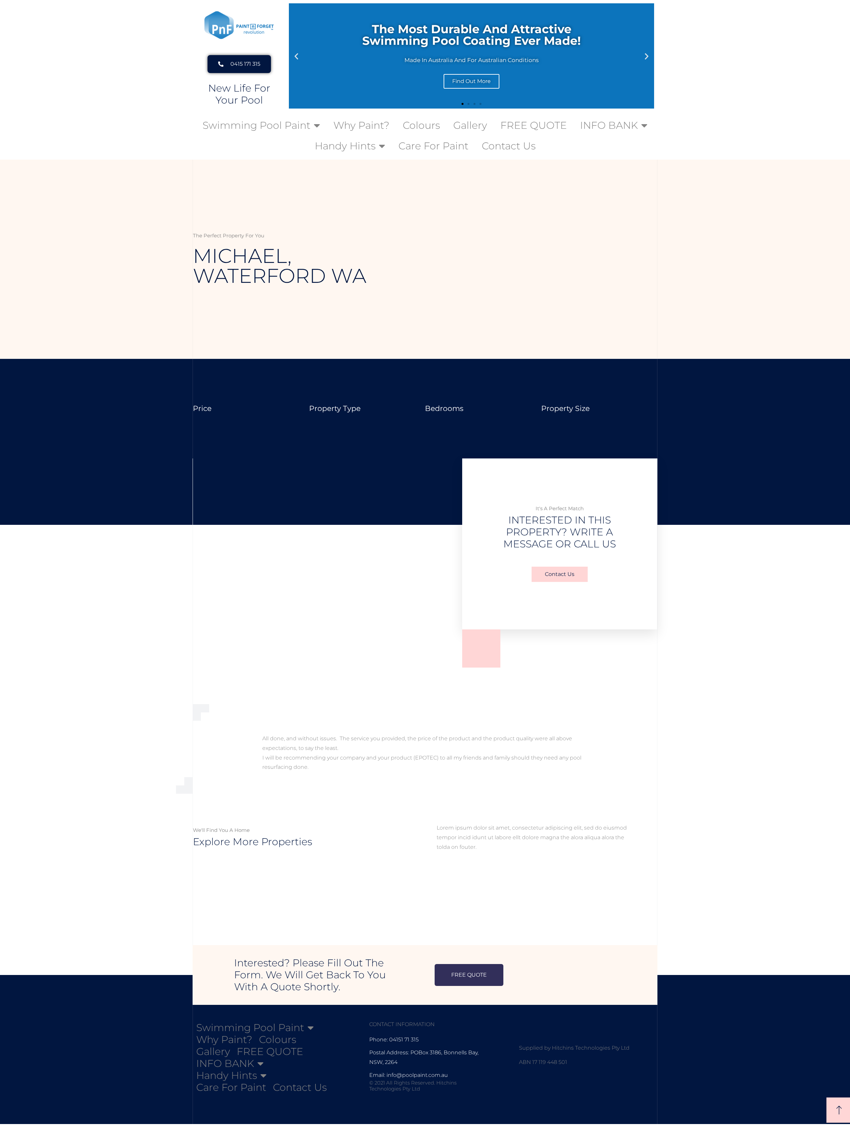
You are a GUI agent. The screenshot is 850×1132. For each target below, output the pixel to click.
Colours (421, 125)
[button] (296, 56)
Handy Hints (345, 146)
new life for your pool (239, 94)
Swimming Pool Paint (256, 125)
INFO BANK (609, 125)
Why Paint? (361, 125)
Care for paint (433, 146)
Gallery (470, 125)
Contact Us (509, 146)
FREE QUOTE (533, 125)
